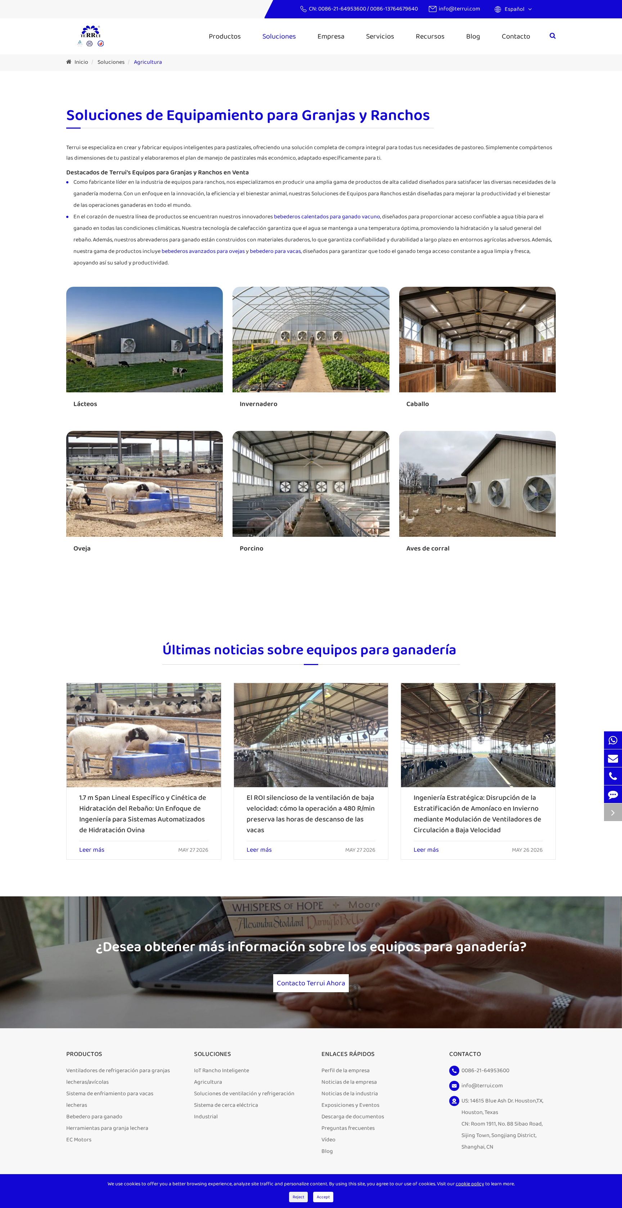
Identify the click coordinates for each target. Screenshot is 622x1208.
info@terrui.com (459, 8)
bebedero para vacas (275, 251)
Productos (225, 36)
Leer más (91, 850)
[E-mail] (613, 758)
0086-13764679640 (394, 8)
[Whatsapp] (613, 740)
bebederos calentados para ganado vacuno (327, 216)
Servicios (380, 36)
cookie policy (470, 1184)
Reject (298, 1197)
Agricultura (148, 62)
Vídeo (328, 1139)
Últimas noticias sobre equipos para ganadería (309, 651)
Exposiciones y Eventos (350, 1105)
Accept (323, 1197)
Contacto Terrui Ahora (311, 983)
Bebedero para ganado (94, 1116)
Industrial (206, 1116)
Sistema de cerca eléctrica (226, 1105)
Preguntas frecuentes (348, 1128)
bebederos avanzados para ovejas (203, 251)
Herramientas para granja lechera (107, 1128)
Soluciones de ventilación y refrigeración (244, 1093)
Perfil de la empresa (345, 1070)
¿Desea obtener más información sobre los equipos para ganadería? (311, 947)
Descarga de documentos (352, 1116)
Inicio (81, 62)
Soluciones (279, 36)
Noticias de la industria (349, 1093)
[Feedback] (613, 794)
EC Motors (78, 1139)
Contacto (516, 36)
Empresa (330, 36)
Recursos (430, 36)
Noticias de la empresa (349, 1082)
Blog (473, 36)
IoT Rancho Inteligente (221, 1070)
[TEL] (613, 776)
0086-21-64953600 (342, 8)
